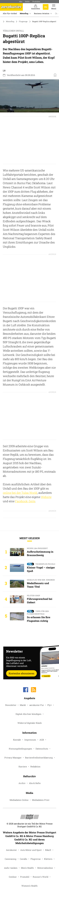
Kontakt (17, 739)
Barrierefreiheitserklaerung (39, 757)
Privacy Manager (13, 757)
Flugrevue (36, 859)
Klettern (48, 859)
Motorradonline (45, 867)
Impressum (30, 739)
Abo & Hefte (35, 783)
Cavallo (23, 859)
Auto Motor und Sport (31, 850)
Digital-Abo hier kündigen (28, 714)
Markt (23, 705)
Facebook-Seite (25, 501)
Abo (20, 1)
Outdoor (13, 876)
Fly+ (49, 705)
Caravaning (10, 859)
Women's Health (29, 885)
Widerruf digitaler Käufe (29, 723)
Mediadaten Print (40, 800)
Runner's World (40, 876)
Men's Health (27, 867)
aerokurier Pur (36, 705)
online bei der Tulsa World (20, 493)
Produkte (36, 1)
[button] (29, 95)
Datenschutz (42, 748)
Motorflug (24, 13)
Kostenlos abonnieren (21, 673)
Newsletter (10, 705)
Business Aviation (41, 13)
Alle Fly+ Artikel (10, 13)
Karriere (23, 766)
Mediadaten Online (19, 800)
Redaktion (35, 766)
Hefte (27, 1)
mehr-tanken (10, 867)
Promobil (24, 876)
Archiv (22, 783)
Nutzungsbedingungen (20, 748)
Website (46, 497)
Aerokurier (11, 850)
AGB (41, 739)
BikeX (48, 850)
